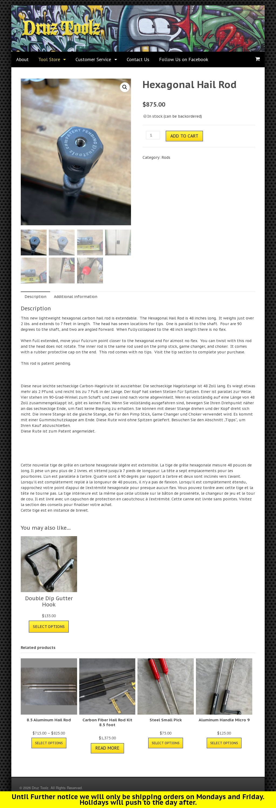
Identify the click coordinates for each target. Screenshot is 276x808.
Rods (165, 157)
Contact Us (138, 59)
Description (35, 296)
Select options (49, 626)
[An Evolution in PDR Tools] (61, 35)
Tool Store (49, 59)
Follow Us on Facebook (183, 59)
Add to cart (184, 136)
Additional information (75, 296)
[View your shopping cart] (257, 59)
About (22, 59)
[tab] (35, 296)
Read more (107, 748)
